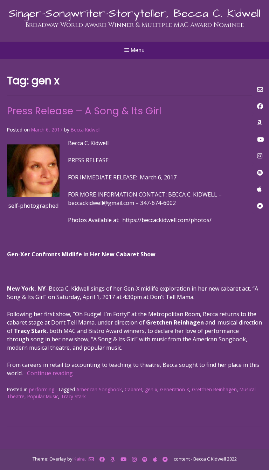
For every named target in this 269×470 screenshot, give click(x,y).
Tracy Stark (73, 396)
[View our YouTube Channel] (123, 459)
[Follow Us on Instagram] (134, 459)
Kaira (79, 458)
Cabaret (133, 389)
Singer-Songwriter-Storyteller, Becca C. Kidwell (134, 13)
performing (41, 389)
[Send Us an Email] (91, 459)
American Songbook (99, 389)
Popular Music (42, 396)
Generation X (174, 389)
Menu (137, 50)
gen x (151, 389)
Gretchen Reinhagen (214, 389)
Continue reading (50, 373)
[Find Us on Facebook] (102, 459)
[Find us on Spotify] (145, 459)
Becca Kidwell (86, 129)
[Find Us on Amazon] (113, 459)
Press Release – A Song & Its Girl (84, 111)
